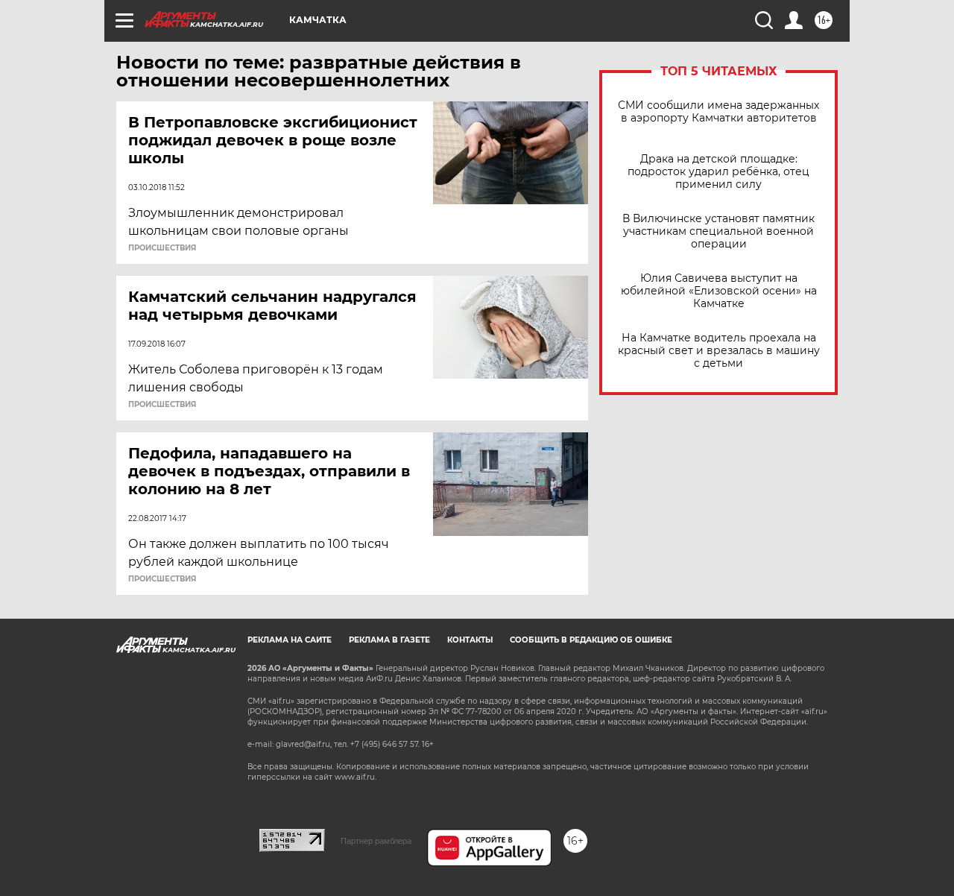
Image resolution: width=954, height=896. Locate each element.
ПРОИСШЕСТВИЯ (162, 248)
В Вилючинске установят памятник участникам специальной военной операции (718, 231)
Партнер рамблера (376, 840)
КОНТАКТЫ (470, 640)
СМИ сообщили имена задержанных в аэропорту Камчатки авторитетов (718, 111)
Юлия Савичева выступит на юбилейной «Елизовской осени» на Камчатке (719, 291)
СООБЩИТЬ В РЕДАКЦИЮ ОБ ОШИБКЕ (591, 640)
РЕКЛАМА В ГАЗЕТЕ (389, 640)
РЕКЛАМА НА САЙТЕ (289, 640)
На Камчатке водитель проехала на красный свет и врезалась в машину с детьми (719, 351)
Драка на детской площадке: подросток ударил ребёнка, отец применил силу (718, 172)
